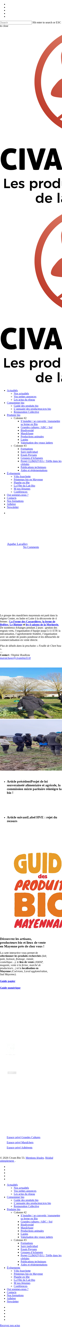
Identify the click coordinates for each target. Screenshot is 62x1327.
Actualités (22, 520)
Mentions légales (35, 1157)
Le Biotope (16, 624)
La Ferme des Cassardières (25, 621)
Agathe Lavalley (17, 544)
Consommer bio (15, 1197)
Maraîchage (39, 520)
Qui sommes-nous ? (17, 1289)
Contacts (11, 1292)
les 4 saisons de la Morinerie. (42, 624)
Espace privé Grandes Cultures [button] (23, 1137)
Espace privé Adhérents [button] (19, 1147)
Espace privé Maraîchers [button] (20, 1142)
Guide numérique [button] (10, 987)
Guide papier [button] (7, 981)
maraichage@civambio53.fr (15, 658)
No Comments (31, 547)
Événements (13, 1267)
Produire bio (13, 1209)
